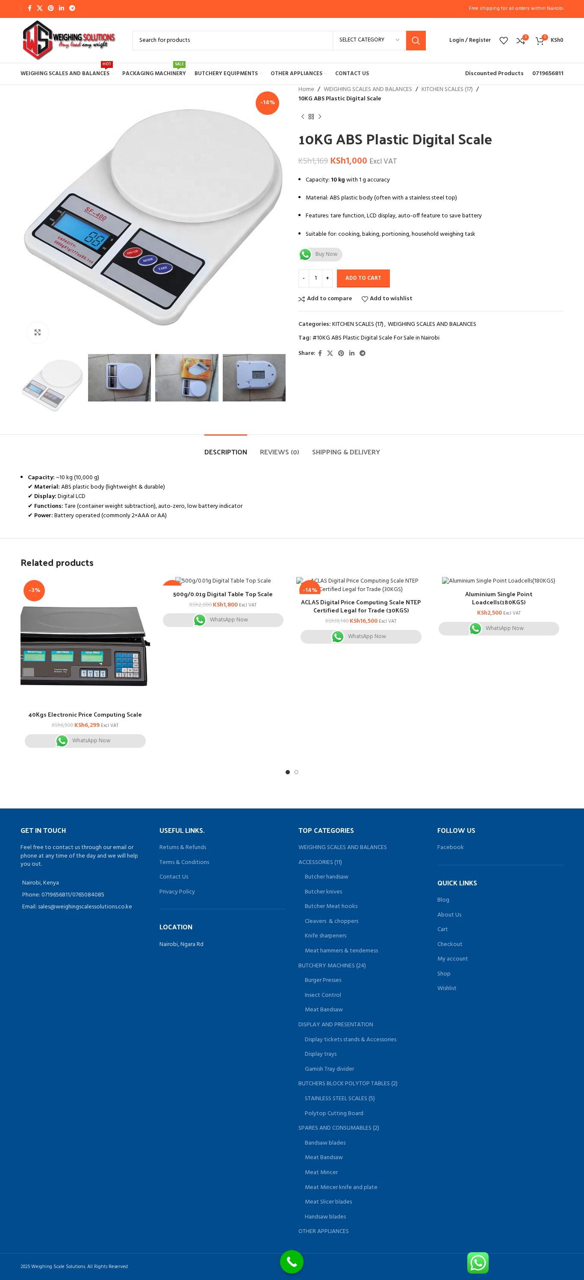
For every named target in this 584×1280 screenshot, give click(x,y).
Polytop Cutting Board (334, 1114)
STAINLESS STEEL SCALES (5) (340, 1099)
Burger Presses (323, 980)
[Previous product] (302, 117)
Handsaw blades (325, 1217)
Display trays (320, 1054)
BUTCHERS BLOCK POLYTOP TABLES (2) (348, 1084)
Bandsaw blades (325, 1143)
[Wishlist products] (503, 40)
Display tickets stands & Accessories (350, 1040)
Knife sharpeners (325, 936)
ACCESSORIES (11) (320, 862)
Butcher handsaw (326, 877)
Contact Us (173, 877)
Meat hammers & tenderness (341, 951)
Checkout (450, 944)
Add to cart (363, 278)
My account (452, 959)
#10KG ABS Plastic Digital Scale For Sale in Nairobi (376, 338)
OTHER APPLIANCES (323, 1231)
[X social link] (39, 9)
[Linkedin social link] (61, 9)
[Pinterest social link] (50, 9)
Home (306, 89)
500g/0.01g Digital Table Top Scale (223, 594)
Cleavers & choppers (331, 921)
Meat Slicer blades (328, 1202)
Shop (444, 974)
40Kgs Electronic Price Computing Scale (85, 714)
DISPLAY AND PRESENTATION (335, 1025)
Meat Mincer (321, 1173)
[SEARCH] (416, 40)
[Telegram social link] (72, 9)
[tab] (225, 447)
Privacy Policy (177, 892)
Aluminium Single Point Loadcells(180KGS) (498, 598)
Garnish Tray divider (329, 1069)
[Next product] (320, 117)
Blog (443, 900)
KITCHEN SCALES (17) (447, 89)
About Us (449, 915)
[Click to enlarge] (37, 332)
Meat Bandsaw (324, 1010)
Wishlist (447, 988)
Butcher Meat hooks (331, 906)
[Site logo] (68, 40)
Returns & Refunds (182, 847)
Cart (442, 930)
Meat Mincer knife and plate (341, 1187)
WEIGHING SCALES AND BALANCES (368, 89)
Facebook (450, 847)
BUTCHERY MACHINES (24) (332, 966)
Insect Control (323, 995)
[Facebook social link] (29, 9)
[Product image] (85, 641)
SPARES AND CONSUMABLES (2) (338, 1128)
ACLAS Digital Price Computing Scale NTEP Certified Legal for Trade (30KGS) (361, 606)
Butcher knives (323, 892)
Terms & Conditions (184, 862)
